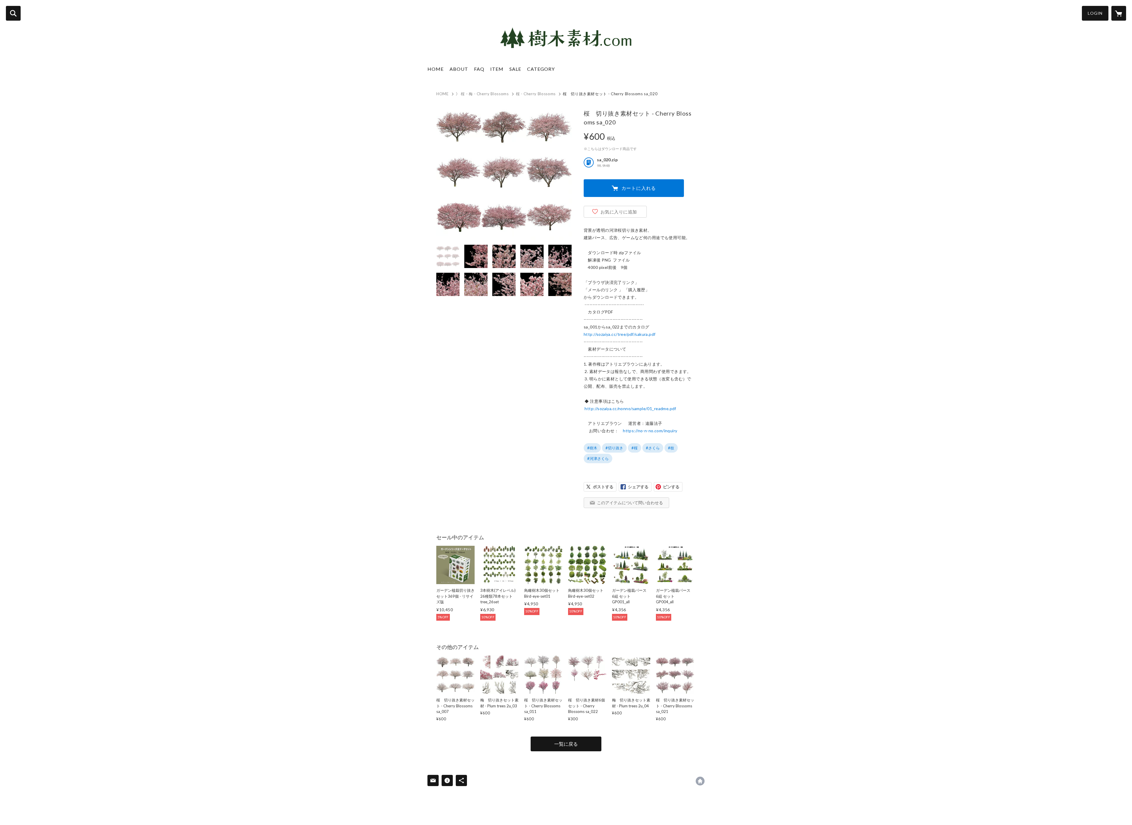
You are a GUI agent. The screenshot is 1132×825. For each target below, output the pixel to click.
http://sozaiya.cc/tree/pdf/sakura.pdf (620, 334)
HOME (435, 69)
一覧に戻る (566, 744)
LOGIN (1095, 13)
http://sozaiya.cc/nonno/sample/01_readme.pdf (630, 408)
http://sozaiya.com (700, 781)
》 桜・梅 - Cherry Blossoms (482, 93)
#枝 (671, 448)
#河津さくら (598, 458)
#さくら (653, 448)
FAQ (479, 69)
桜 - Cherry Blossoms (536, 93)
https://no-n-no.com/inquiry (650, 430)
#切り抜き (614, 448)
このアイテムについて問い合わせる (630, 502)
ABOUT (459, 69)
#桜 (634, 448)
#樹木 (592, 448)
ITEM (497, 69)
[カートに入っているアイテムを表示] (1118, 13)
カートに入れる (638, 188)
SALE (515, 69)
